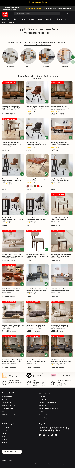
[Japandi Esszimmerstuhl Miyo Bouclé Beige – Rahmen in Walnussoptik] (62, 241)
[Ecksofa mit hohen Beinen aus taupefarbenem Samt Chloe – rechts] (62, 275)
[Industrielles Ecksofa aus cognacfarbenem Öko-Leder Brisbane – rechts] (62, 92)
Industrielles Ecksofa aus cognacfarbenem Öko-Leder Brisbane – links (11, 108)
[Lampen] (65, 56)
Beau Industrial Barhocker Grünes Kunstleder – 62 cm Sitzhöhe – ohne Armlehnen (60, 180)
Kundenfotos (43, 405)
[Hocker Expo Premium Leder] (37, 165)
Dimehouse (9, 460)
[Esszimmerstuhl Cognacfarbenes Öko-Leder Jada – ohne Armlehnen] (37, 92)
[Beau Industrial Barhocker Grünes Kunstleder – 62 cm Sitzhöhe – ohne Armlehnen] (62, 165)
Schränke (46, 67)
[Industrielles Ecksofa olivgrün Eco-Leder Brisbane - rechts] (13, 346)
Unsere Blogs (43, 418)
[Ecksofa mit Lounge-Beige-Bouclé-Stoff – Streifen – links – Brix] (62, 312)
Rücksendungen (7, 409)
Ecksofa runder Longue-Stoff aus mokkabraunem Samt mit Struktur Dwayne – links (13, 327)
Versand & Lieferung (8, 405)
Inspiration (10, 22)
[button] (72, 14)
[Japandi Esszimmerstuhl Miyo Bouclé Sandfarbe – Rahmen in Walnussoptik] (37, 241)
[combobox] (37, 13)
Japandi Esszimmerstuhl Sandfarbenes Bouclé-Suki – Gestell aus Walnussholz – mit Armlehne (12, 145)
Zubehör (5, 439)
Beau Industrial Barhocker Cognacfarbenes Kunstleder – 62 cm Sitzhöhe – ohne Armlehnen (13, 180)
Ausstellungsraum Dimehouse (34, 8)
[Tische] (28, 56)
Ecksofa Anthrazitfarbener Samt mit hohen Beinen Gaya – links (37, 289)
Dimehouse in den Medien (47, 402)
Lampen (65, 67)
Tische (28, 67)
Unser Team (43, 399)
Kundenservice (7, 396)
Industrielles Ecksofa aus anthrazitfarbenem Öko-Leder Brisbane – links (36, 361)
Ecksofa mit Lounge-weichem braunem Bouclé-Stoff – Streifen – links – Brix (37, 327)
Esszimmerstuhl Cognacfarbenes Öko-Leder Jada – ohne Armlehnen (37, 108)
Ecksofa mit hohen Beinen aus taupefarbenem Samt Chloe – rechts (61, 290)
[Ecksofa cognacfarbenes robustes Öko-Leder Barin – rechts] (62, 129)
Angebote (5, 442)
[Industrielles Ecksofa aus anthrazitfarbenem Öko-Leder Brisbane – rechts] (62, 346)
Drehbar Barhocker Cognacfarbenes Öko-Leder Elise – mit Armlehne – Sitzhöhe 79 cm (13, 219)
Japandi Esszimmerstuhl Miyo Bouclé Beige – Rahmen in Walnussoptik (61, 256)
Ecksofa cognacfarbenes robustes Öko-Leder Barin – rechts (60, 144)
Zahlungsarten (7, 402)
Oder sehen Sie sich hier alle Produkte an (37, 45)
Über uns (42, 396)
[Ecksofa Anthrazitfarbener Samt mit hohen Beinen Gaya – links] (37, 275)
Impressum (70, 464)
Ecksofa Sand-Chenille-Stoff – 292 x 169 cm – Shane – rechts (12, 255)
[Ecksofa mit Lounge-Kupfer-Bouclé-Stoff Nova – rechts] (13, 275)
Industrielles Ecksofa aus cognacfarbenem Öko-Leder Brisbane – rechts (60, 108)
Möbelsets (59, 19)
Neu (3, 22)
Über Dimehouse (51, 8)
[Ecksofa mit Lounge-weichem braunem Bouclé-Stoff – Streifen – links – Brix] (37, 312)
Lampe (4, 433)
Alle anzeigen (37, 78)
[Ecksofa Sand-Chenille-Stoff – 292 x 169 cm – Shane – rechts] (13, 241)
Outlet (41, 412)
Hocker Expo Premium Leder (35, 179)
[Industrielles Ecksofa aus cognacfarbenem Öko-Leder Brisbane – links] (13, 92)
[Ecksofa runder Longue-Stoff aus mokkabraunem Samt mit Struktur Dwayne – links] (13, 312)
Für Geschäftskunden (46, 415)
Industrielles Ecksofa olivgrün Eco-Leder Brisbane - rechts (12, 360)
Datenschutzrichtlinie (40, 464)
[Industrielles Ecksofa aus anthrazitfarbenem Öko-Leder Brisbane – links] (37, 346)
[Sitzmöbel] (10, 56)
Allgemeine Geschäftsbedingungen (56, 464)
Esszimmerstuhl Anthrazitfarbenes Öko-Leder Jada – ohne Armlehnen (36, 144)
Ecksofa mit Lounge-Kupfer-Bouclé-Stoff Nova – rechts (11, 289)
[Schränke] (47, 56)
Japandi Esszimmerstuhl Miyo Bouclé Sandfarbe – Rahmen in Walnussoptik (36, 256)
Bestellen (5, 399)
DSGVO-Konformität (8, 415)
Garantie (5, 412)
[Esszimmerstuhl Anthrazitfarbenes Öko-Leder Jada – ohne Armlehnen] (37, 129)
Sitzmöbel (10, 67)
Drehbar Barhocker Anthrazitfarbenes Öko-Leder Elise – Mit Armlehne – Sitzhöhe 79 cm (36, 220)
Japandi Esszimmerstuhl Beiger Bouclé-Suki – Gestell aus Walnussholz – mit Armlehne (61, 219)
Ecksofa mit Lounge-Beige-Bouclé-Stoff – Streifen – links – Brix (61, 327)
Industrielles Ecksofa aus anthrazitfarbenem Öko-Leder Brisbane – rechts (61, 361)
